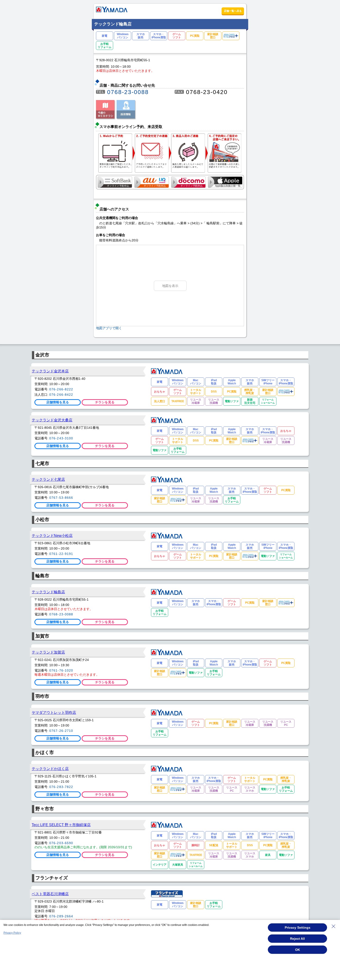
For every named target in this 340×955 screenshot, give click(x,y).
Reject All (297, 938)
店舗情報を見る (57, 402)
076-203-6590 (61, 843)
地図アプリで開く (109, 328)
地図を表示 (170, 286)
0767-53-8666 (61, 497)
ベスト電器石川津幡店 (50, 894)
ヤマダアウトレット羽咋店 (54, 712)
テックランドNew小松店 (52, 535)
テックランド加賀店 (48, 652)
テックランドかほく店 (50, 768)
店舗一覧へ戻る (233, 10)
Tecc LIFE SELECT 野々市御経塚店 (61, 825)
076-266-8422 (61, 394)
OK (297, 950)
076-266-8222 (61, 389)
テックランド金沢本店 (50, 371)
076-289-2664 (61, 916)
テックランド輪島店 (48, 592)
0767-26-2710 (61, 731)
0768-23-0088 (128, 92)
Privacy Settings (297, 927)
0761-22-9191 (61, 554)
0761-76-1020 (61, 670)
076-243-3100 (61, 438)
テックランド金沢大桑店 (52, 420)
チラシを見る (104, 402)
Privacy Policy (12, 932)
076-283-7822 (61, 787)
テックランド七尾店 (48, 479)
